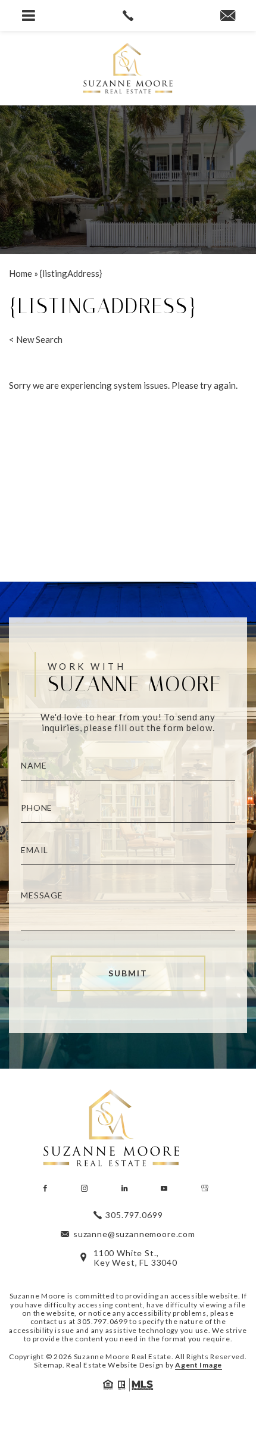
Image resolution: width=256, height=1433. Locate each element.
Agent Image (198, 1364)
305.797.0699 (102, 1321)
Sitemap (48, 1364)
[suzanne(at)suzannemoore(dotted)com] (227, 16)
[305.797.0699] (128, 15)
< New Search (36, 339)
